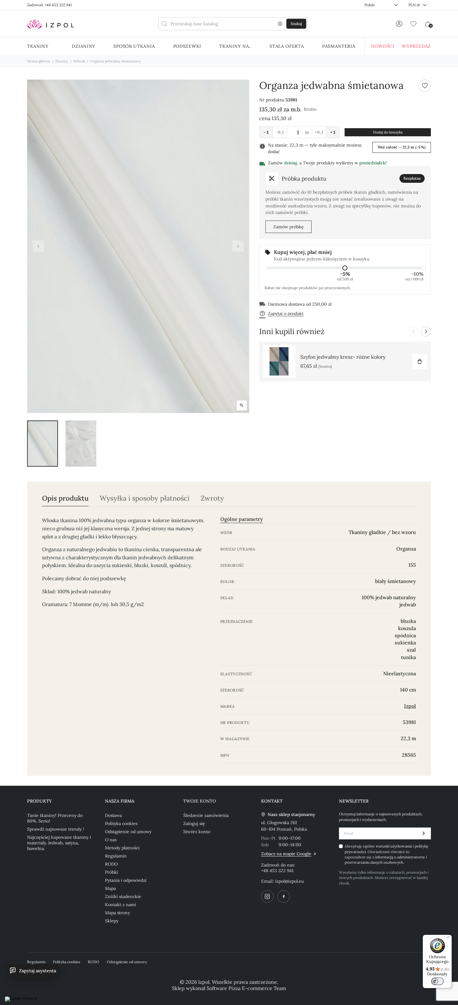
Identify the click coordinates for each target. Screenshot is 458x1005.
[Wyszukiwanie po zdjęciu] (280, 24)
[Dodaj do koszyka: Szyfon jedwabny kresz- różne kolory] (419, 361)
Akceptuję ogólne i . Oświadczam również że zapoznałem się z (386, 854)
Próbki (111, 872)
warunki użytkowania (394, 846)
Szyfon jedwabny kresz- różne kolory (342, 357)
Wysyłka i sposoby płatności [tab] (144, 498)
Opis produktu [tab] (65, 498)
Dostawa (113, 815)
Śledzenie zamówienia (206, 815)
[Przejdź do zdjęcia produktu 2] (80, 443)
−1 (266, 132)
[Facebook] (283, 896)
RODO (111, 864)
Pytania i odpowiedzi (125, 880)
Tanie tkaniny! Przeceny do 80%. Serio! (55, 818)
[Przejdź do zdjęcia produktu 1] (42, 443)
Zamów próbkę (288, 227)
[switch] (437, 981)
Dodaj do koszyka (388, 132)
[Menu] (448, 938)
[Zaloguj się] (399, 23)
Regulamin (116, 856)
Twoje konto (199, 801)
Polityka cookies (121, 823)
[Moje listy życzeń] (413, 23)
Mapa (110, 888)
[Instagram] (267, 896)
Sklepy (111, 921)
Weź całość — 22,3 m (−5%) (402, 147)
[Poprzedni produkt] (413, 332)
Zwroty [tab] (212, 498)
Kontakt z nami (120, 904)
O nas (111, 839)
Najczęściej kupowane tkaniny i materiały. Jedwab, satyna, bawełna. (59, 842)
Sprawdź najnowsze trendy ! (55, 829)
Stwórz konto (196, 831)
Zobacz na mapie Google (286, 854)
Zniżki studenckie (123, 896)
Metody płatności (122, 848)
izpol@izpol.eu (289, 881)
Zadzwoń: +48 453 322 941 (49, 4)
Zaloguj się (194, 823)
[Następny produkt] (426, 332)
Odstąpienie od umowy (128, 831)
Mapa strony (117, 912)
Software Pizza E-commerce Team (246, 988)
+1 (333, 132)
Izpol (410, 706)
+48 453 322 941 (277, 870)
